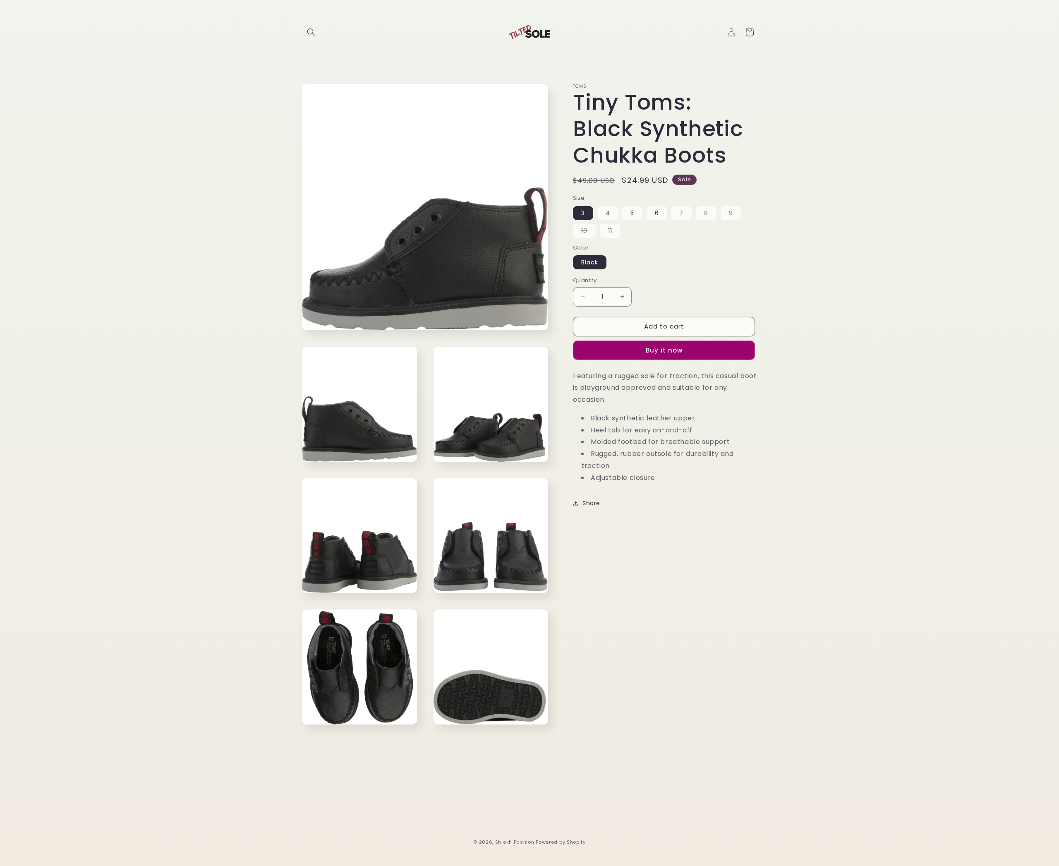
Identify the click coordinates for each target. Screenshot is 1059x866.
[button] (311, 32)
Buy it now (664, 350)
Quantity (585, 280)
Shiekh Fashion (514, 842)
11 (610, 231)
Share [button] (591, 503)
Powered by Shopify (561, 842)
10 (588, 232)
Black (589, 262)
